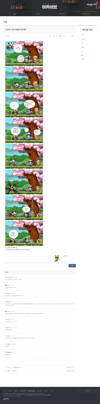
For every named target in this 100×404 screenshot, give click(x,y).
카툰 (82, 43)
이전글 (8, 367)
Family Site (87, 390)
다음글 (8, 371)
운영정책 (46, 391)
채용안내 (10, 391)
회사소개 (4, 391)
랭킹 (14, 14)
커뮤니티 (62, 14)
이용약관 (15, 391)
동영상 (82, 47)
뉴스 (38, 14)
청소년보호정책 (39, 391)
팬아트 (82, 59)
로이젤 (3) (14, 371)
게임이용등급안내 (22, 391)
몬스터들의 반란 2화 (16, 367)
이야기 (82, 35)
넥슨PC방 (51, 391)
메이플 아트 (85, 14)
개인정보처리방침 (31, 391)
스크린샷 (83, 39)
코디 (82, 51)
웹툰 (82, 55)
